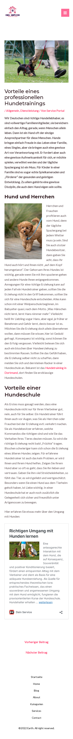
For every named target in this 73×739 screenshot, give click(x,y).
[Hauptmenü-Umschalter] (65, 13)
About (36, 697)
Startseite (36, 676)
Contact (36, 717)
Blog (36, 690)
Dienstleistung (29, 110)
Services (36, 710)
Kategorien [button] (36, 704)
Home (36, 683)
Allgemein (12, 110)
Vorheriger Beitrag (36, 642)
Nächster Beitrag (36, 652)
